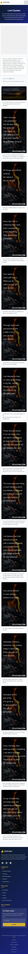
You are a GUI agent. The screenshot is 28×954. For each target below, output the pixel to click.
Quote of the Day (6, 900)
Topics (3, 895)
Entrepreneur (5, 881)
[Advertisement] (14, 40)
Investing (4, 874)
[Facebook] (2, 863)
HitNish (14, 937)
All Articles (4, 890)
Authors (3, 898)
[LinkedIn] (10, 863)
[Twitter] (6, 863)
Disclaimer (14, 947)
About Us (14, 940)
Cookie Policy (14, 949)
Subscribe (14, 924)
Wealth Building (5, 876)
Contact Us (14, 952)
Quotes (3, 892)
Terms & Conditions (14, 944)
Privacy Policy (14, 942)
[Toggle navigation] (26, 2)
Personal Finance (6, 871)
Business (4, 879)
